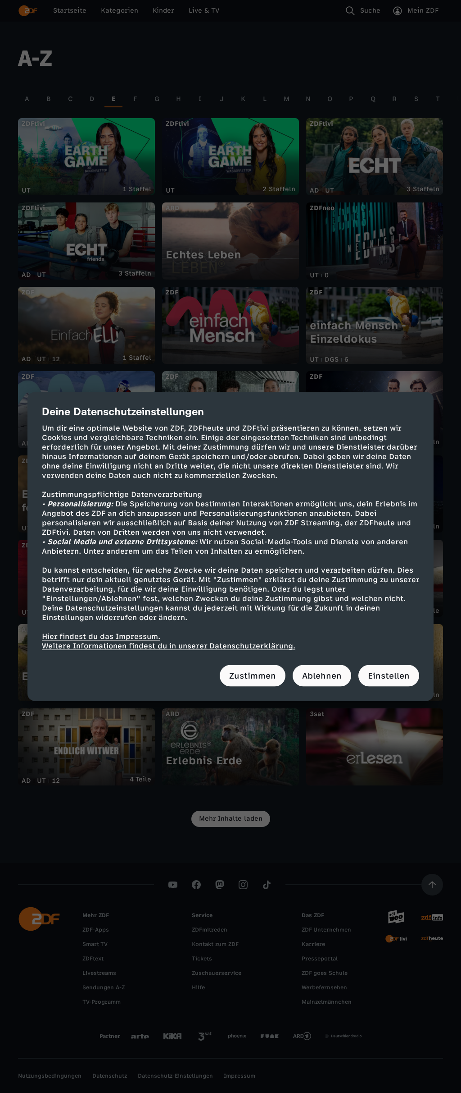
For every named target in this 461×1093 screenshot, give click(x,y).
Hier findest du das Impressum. (101, 636)
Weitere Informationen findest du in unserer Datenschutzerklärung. (168, 646)
